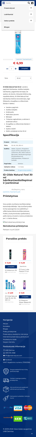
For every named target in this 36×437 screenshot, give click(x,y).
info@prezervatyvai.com (13, 356)
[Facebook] (32, 3)
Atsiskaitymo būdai (9, 339)
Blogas (7, 27)
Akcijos (5, 324)
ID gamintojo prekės (24, 170)
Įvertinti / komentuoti (24, 59)
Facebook (8, 360)
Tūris (6, 78)
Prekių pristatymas (9, 331)
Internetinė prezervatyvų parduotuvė (16, 337)
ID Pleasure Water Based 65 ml (25, 302)
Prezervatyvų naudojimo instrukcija (15, 334)
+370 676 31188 (10, 353)
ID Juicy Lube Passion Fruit (24, 271)
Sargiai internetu (9, 342)
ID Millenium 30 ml (11, 271)
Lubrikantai (8, 14)
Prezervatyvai (9, 8)
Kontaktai (6, 326)
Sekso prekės (9, 21)
